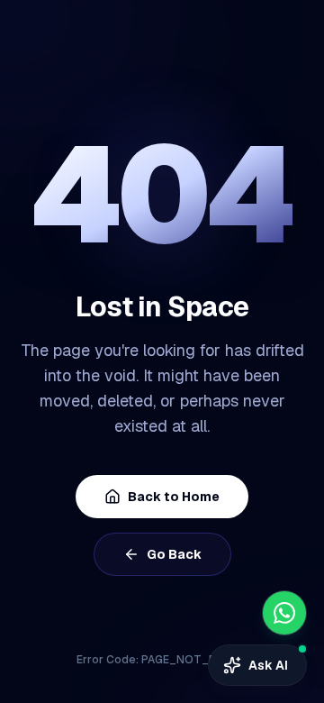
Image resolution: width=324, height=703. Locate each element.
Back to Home (174, 496)
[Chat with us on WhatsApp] (284, 613)
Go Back (174, 554)
